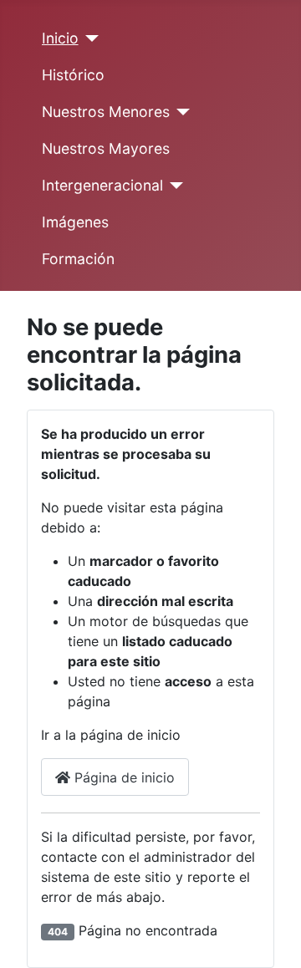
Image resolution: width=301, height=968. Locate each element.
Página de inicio (122, 777)
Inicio (60, 38)
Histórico (73, 75)
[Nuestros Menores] (180, 112)
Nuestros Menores (106, 111)
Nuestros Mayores (106, 148)
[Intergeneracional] (173, 185)
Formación (78, 258)
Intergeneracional (102, 185)
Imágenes (75, 222)
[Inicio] (89, 38)
